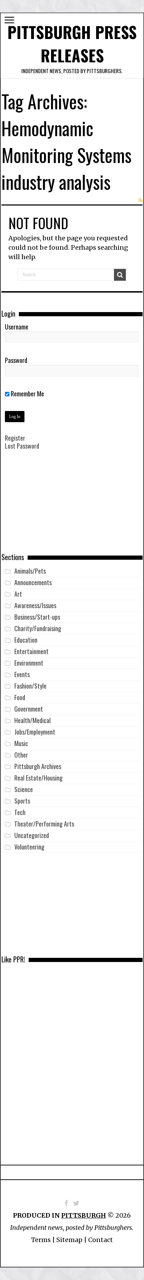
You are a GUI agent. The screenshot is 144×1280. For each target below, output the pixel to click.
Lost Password (22, 445)
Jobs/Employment (34, 731)
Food (19, 697)
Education (25, 639)
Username (16, 326)
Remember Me (26, 393)
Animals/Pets (30, 570)
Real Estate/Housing (38, 777)
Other (21, 754)
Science (23, 789)
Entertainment (31, 651)
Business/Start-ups (37, 616)
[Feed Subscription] (141, 200)
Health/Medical (32, 720)
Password (16, 360)
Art (18, 593)
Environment (28, 662)
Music (21, 743)
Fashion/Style (30, 685)
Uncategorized (31, 835)
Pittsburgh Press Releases (72, 43)
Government (28, 708)
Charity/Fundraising (37, 628)
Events (22, 674)
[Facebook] (66, 1203)
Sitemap (69, 1240)
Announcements (33, 582)
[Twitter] (76, 1203)
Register (15, 437)
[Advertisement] (72, 506)
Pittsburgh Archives (37, 766)
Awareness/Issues (35, 605)
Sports (22, 800)
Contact (100, 1240)
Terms (41, 1240)
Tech (20, 812)
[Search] (120, 275)
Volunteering (29, 846)
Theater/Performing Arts (44, 823)
